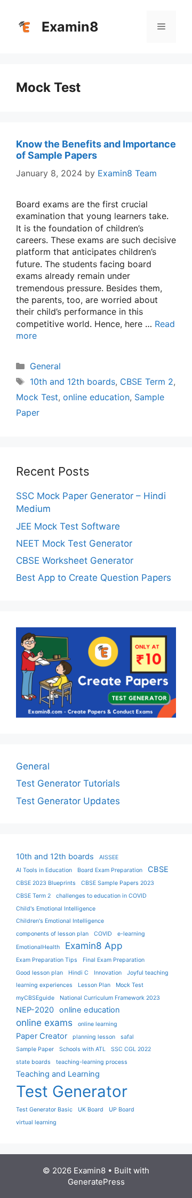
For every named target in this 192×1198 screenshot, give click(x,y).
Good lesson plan (39, 972)
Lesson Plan (94, 985)
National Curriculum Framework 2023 (110, 997)
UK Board (90, 1109)
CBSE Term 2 (146, 381)
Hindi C (78, 972)
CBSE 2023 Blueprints (46, 883)
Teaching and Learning (58, 1074)
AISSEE (108, 857)
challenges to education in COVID (101, 895)
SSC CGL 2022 (131, 1049)
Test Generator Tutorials (68, 783)
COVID (103, 933)
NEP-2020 (35, 1010)
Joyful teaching (148, 972)
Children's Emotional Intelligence (60, 920)
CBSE (158, 869)
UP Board (121, 1109)
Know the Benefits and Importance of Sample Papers (96, 149)
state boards (33, 1062)
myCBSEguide (35, 997)
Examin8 (70, 27)
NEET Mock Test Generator (74, 543)
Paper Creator (41, 1036)
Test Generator (71, 1091)
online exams (44, 1022)
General (45, 366)
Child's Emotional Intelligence (55, 908)
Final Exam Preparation (114, 959)
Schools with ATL (82, 1049)
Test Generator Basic (44, 1109)
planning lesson (94, 1036)
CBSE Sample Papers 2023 (117, 883)
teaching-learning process (91, 1062)
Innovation (108, 972)
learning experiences (44, 985)
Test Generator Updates (68, 801)
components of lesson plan (52, 933)
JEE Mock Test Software (68, 526)
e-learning (131, 933)
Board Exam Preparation (109, 870)
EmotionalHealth (38, 947)
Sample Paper (35, 1049)
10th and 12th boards (72, 381)
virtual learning (36, 1122)
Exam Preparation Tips (46, 959)
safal (127, 1036)
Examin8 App (94, 945)
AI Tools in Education (44, 870)
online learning (97, 1024)
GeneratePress (96, 1182)
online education (96, 397)
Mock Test (37, 397)
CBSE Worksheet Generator (74, 560)
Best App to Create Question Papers (93, 577)
